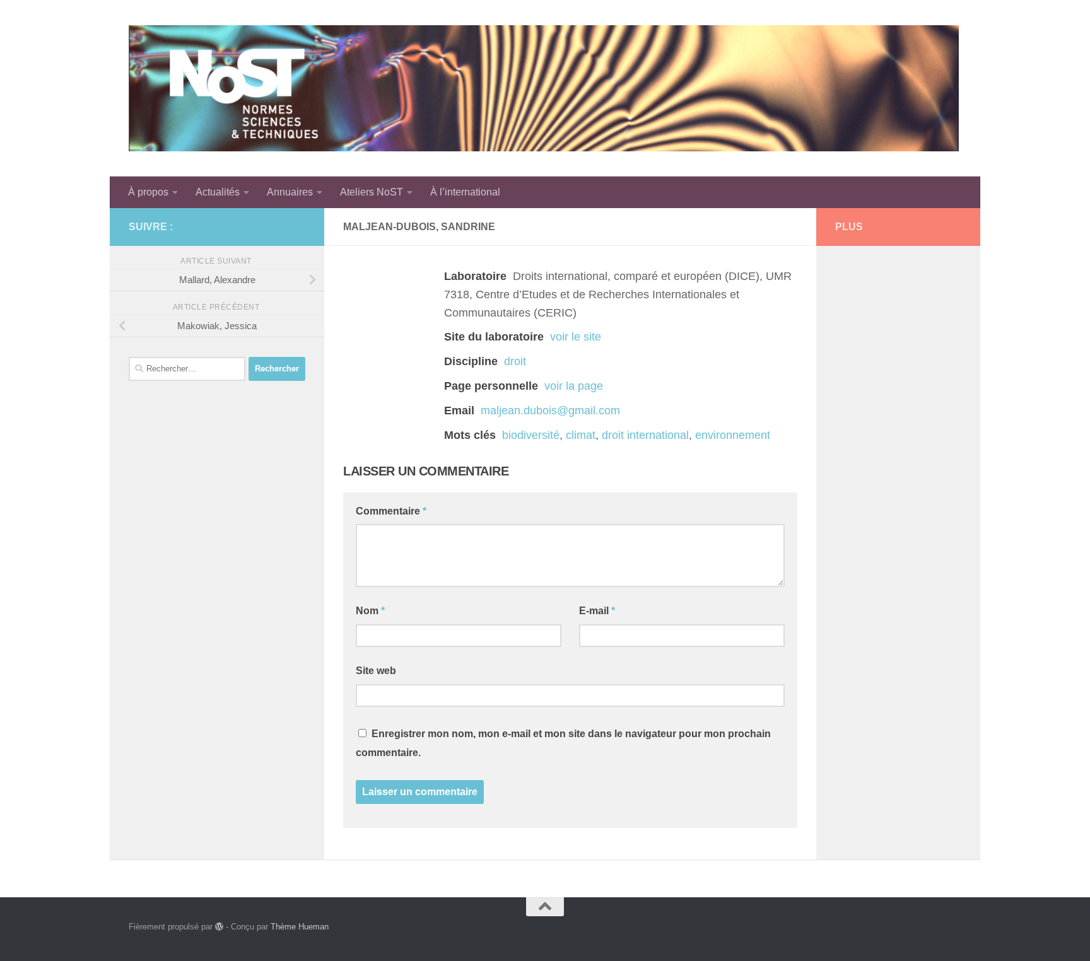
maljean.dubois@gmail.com (550, 410)
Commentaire (391, 511)
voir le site (575, 336)
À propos (148, 192)
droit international (645, 435)
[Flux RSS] (277, 226)
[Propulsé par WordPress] (219, 927)
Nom (370, 610)
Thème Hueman (300, 926)
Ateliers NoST (371, 192)
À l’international (465, 192)
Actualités (218, 192)
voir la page (573, 386)
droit (515, 361)
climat (580, 435)
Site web (376, 670)
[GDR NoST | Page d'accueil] (544, 88)
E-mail (597, 610)
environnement (732, 435)
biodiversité (531, 435)
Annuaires (290, 192)
